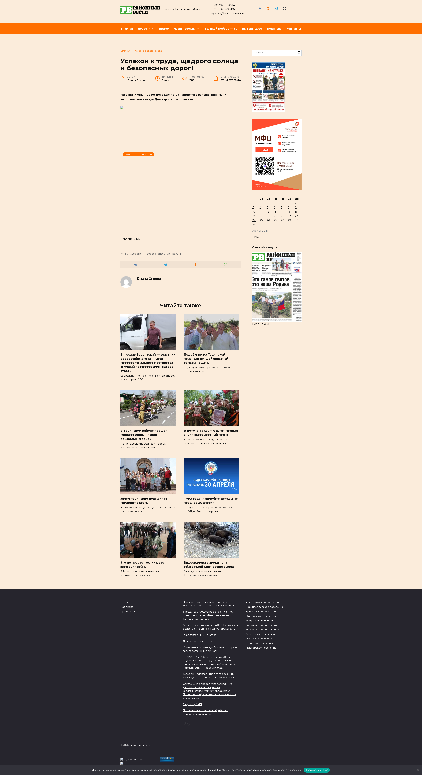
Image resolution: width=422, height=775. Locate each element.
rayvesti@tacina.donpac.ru (228, 13)
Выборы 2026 (252, 28)
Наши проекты (185, 28)
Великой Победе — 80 (220, 28)
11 (261, 211)
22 (289, 216)
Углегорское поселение (261, 647)
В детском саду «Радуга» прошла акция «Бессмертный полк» (211, 432)
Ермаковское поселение (261, 611)
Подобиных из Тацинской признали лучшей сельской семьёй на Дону (206, 358)
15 (289, 211)
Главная (127, 28)
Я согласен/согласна (316, 770)
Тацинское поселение (260, 643)
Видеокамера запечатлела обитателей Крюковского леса (209, 564)
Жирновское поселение (261, 616)
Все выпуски (261, 324)
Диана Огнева (149, 279)
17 (253, 216)
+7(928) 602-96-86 (223, 9)
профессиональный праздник (164, 253)
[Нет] (418, 770)
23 (296, 216)
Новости (144, 28)
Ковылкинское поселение (262, 625)
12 (268, 211)
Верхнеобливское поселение (265, 606)
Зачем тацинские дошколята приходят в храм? (143, 500)
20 (275, 216)
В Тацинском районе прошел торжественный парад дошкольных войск (143, 434)
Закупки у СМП (192, 704)
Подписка (274, 28)
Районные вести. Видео (138, 154)
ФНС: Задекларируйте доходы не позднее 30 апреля (211, 500)
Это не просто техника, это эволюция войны (142, 564)
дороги (136, 253)
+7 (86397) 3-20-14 (223, 5)
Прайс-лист (127, 611)
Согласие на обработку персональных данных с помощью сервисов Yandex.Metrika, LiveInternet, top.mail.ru (207, 687)
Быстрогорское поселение (263, 602)
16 (296, 211)
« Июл (256, 236)
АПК (125, 253)
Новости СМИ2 (130, 239)
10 (253, 211)
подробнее (159, 770)
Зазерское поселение (259, 620)
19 (268, 216)
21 (282, 216)
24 (254, 220)
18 (261, 216)
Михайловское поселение (262, 629)
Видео (164, 28)
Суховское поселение (259, 638)
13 (275, 211)
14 (282, 211)
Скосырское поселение (261, 634)
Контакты (293, 28)
